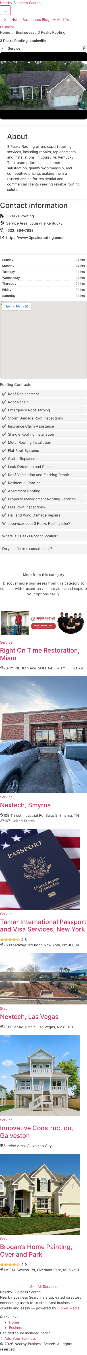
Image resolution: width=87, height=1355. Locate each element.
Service (14, 48)
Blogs (47, 19)
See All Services (43, 1286)
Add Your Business (19, 1338)
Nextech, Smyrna (25, 805)
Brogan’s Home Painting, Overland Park (36, 1250)
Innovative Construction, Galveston (36, 1131)
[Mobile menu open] (5, 10)
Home (17, 19)
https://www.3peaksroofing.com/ (35, 237)
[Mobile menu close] (5, 19)
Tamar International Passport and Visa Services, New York (43, 925)
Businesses (32, 19)
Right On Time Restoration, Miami (40, 654)
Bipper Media (68, 1308)
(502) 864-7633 (19, 230)
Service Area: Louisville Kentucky (34, 223)
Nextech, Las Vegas (29, 1016)
